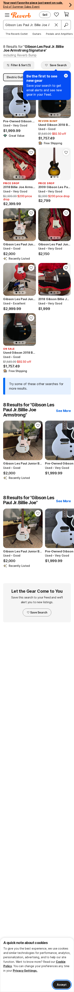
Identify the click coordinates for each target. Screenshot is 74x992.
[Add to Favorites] (31, 152)
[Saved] (56, 14)
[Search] (66, 25)
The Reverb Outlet (17, 33)
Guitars (36, 33)
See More (63, 411)
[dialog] (37, 964)
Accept (62, 984)
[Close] (56, 25)
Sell (44, 14)
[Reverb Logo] (21, 15)
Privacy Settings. (25, 970)
